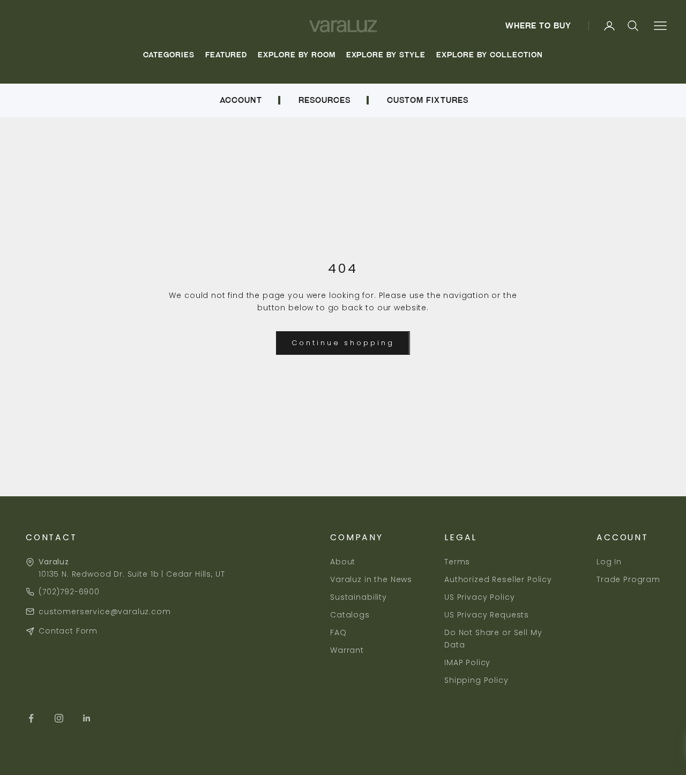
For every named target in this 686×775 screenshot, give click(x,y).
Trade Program (628, 579)
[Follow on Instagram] (59, 718)
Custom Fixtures (427, 100)
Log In (609, 561)
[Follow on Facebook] (31, 718)
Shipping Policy (476, 680)
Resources (325, 100)
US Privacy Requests (486, 614)
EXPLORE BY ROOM (296, 55)
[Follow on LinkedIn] (86, 718)
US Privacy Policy (479, 597)
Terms (457, 561)
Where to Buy (538, 25)
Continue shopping (343, 343)
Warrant (347, 650)
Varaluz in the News (371, 579)
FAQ (338, 632)
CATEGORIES (169, 55)
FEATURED (226, 55)
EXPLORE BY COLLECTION (489, 55)
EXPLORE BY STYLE (386, 55)
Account (241, 100)
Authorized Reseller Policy (498, 579)
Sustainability (358, 597)
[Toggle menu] (660, 26)
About (342, 561)
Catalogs (350, 614)
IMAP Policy (467, 662)
